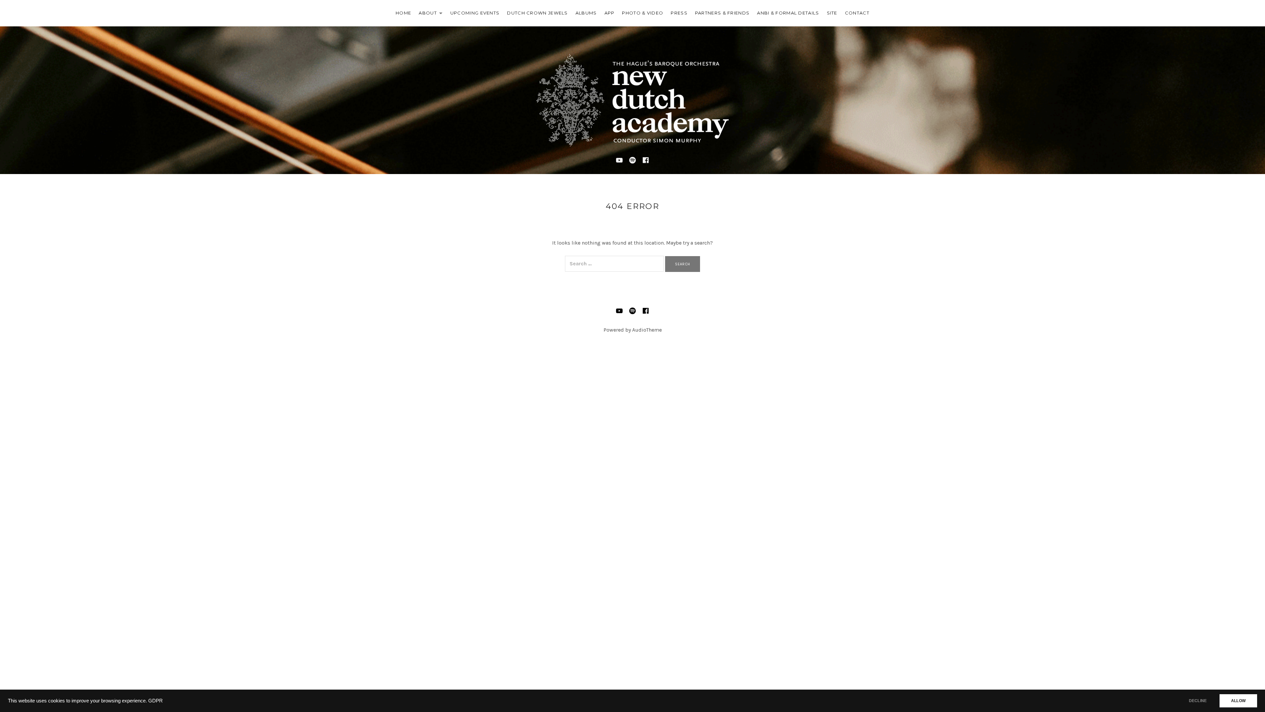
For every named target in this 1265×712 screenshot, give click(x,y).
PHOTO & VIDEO (642, 12)
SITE (832, 12)
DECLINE (1198, 700)
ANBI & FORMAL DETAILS (788, 12)
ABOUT (432, 14)
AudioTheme (647, 330)
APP (609, 12)
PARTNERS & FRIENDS (722, 12)
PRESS (679, 12)
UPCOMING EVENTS (475, 12)
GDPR (155, 700)
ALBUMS (586, 12)
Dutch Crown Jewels (537, 12)
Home (403, 12)
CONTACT (857, 12)
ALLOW (1238, 700)
